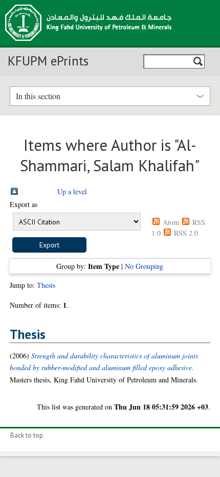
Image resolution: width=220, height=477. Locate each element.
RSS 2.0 (186, 233)
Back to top (26, 435)
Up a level (72, 191)
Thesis (46, 285)
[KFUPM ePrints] (88, 44)
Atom (171, 222)
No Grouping (144, 266)
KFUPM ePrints (48, 61)
